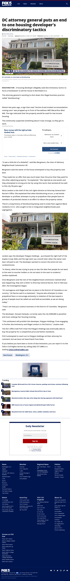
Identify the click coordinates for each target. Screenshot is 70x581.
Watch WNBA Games (8, 559)
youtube (51, 570)
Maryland (4, 471)
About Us (58, 498)
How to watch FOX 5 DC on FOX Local (7, 507)
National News (6, 476)
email (67, 570)
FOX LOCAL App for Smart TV (60, 506)
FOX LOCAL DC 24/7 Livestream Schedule (7, 510)
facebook (54, 570)
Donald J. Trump (59, 477)
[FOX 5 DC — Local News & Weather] (7, 4)
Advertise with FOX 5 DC (60, 502)
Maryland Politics (59, 469)
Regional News (42, 464)
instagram (60, 570)
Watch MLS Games (7, 561)
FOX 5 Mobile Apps (60, 515)
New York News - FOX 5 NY (43, 467)
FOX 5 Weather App (25, 476)
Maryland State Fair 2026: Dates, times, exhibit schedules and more (34, 412)
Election (57, 473)
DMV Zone (40, 505)
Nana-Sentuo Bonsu (8, 34)
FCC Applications (59, 524)
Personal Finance (7, 489)
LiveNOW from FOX (7, 502)
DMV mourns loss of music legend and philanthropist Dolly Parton (33, 405)
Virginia (4, 469)
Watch (4, 498)
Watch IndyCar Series (8, 550)
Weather (23, 464)
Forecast (22, 467)
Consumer (5, 485)
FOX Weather (23, 478)
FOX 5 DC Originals (40, 499)
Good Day (23, 498)
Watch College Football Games (8, 541)
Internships (58, 526)
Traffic (21, 471)
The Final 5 (40, 510)
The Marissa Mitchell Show (42, 502)
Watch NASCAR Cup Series (7, 547)
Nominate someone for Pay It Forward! (26, 507)
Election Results (59, 475)
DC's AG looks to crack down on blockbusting (16, 77)
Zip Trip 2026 (23, 510)
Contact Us (58, 509)
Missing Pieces (41, 524)
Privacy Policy (37, 449)
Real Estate (10, 36)
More (41, 4)
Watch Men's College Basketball (8, 553)
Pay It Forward (24, 504)
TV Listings (5, 500)
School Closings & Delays (25, 473)
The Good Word (41, 518)
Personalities (58, 511)
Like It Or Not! (41, 508)
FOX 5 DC (4, 36)
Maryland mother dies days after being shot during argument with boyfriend (37, 398)
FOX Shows (5, 504)
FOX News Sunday (7, 491)
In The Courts (41, 514)
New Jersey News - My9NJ (42, 474)
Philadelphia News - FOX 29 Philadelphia (42, 471)
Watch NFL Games (7, 539)
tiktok (64, 570)
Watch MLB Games (7, 544)
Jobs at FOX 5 (58, 528)
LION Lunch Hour (24, 500)
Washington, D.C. (22, 355)
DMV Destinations (25, 502)
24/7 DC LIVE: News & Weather (8, 473)
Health (4, 487)
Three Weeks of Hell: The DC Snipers (42, 520)
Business (4, 483)
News (4, 464)
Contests (57, 519)
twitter (57, 570)
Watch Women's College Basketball (7, 556)
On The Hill (40, 512)
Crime (3, 478)
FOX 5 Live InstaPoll (60, 500)
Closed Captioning (60, 530)
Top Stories (5, 493)
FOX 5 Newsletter (59, 513)
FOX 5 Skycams (24, 469)
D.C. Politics (58, 467)
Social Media (58, 517)
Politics (57, 464)
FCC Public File (59, 521)
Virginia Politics (59, 471)
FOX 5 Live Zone (41, 516)
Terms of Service (36, 451)
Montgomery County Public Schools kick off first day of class (31, 391)
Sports (4, 481)
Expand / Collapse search (67, 3)
